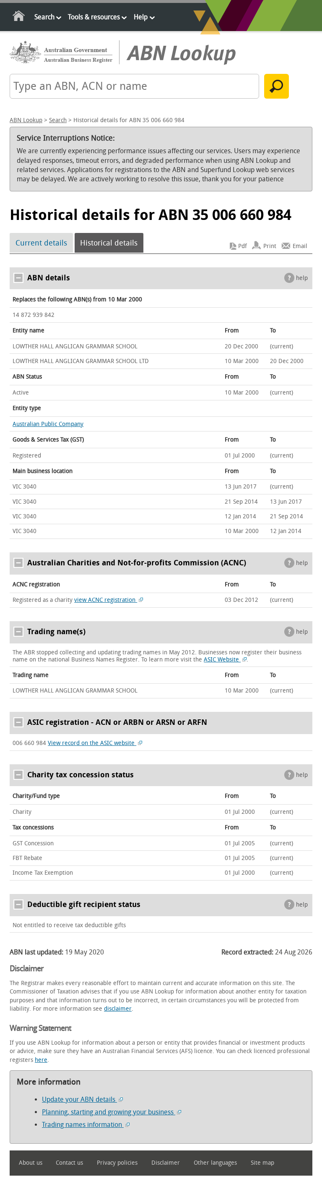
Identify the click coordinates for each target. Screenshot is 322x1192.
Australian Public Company (48, 424)
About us (30, 1162)
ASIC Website (222, 659)
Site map (262, 1162)
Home (19, 17)
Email (300, 246)
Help (141, 17)
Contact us (69, 1162)
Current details (41, 243)
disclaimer (118, 1008)
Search (44, 17)
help (302, 278)
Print (269, 246)
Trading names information (83, 1125)
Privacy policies (117, 1162)
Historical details (109, 243)
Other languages (215, 1162)
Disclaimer (165, 1162)
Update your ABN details (79, 1099)
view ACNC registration (105, 600)
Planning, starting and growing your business (108, 1112)
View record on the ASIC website (92, 743)
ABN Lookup (26, 120)
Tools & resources (94, 17)
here (41, 1060)
